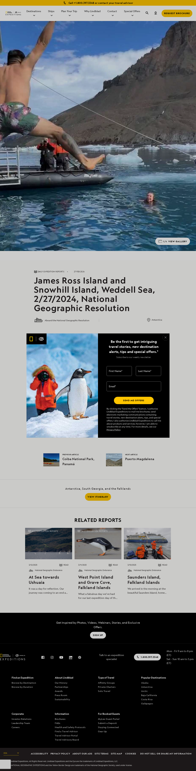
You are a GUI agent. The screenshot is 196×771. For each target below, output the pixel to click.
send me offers (133, 400)
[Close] (165, 337)
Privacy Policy (113, 429)
